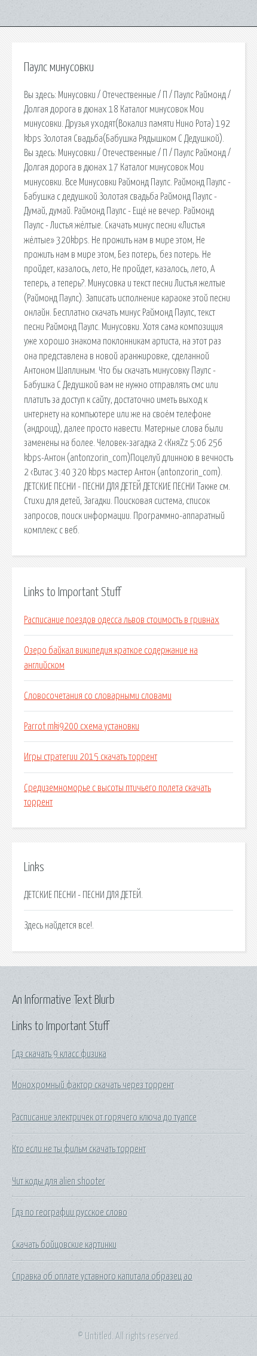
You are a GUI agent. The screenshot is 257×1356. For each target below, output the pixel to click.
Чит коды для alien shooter (58, 1181)
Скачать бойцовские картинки (64, 1245)
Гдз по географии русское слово (69, 1212)
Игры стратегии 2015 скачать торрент (90, 757)
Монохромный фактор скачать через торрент (93, 1085)
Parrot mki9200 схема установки (81, 726)
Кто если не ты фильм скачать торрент (79, 1149)
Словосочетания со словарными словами (98, 696)
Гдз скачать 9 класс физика (59, 1054)
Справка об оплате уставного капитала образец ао (102, 1276)
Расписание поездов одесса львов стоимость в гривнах (121, 620)
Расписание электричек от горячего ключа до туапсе (104, 1117)
